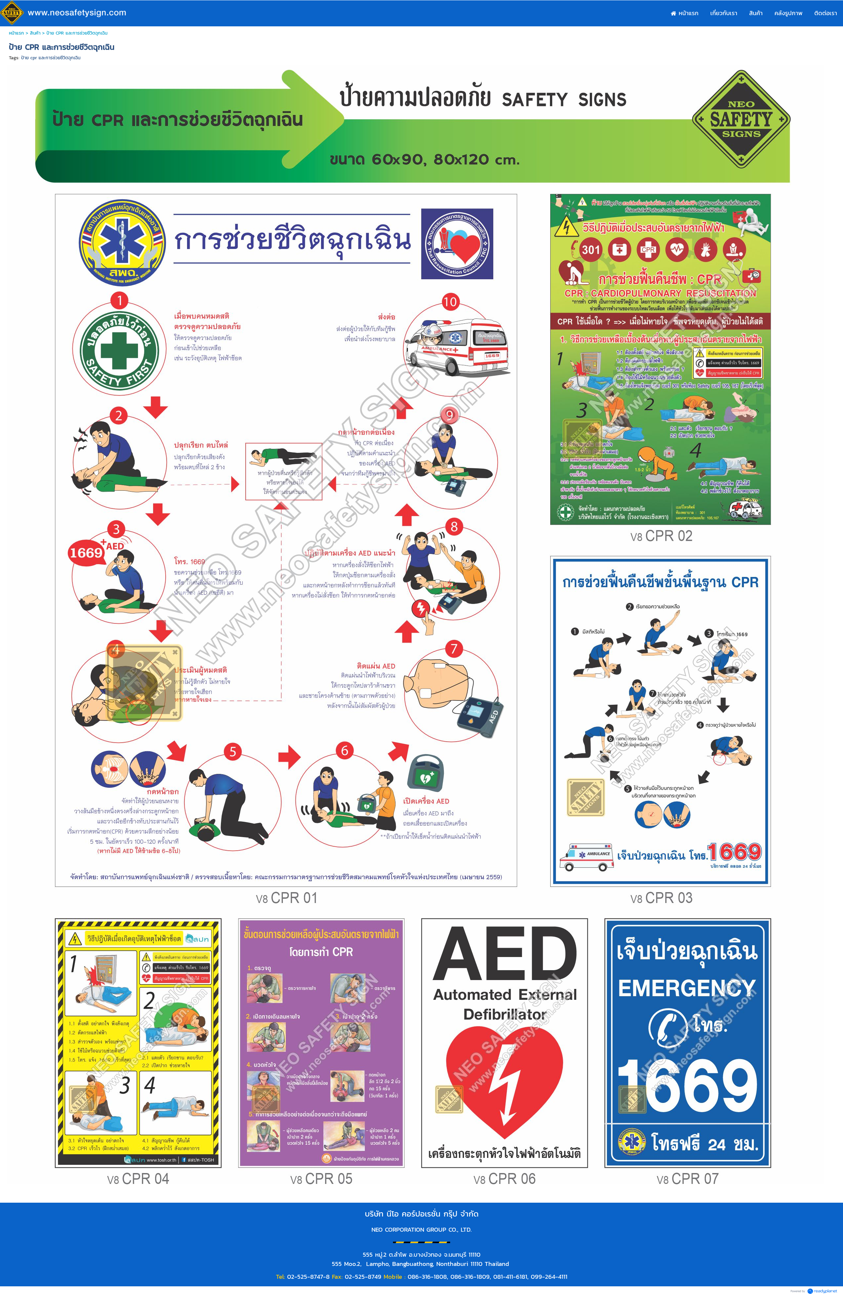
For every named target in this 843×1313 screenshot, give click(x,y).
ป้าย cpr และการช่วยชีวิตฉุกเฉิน (50, 57)
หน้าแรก (16, 33)
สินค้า (35, 33)
